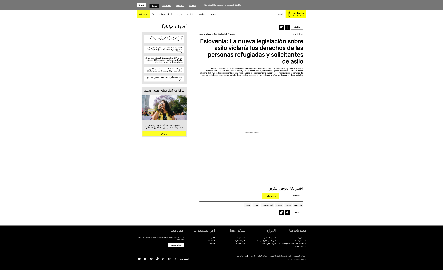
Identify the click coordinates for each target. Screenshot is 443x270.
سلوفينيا (279, 205)
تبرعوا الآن (164, 134)
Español (180, 6)
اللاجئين (247, 205)
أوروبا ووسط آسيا (267, 205)
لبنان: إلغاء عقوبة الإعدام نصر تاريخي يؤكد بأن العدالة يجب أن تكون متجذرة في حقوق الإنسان (165, 70)
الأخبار (212, 238)
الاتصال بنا (302, 238)
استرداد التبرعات (242, 256)
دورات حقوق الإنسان (268, 243)
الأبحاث (256, 205)
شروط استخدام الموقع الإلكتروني (280, 256)
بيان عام (288, 205)
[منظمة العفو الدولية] (296, 14)
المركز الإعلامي (270, 238)
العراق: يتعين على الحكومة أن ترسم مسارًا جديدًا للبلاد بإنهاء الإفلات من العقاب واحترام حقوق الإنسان (164, 49)
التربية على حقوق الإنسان (266, 240)
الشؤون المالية (300, 246)
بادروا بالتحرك (240, 240)
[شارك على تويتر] (281, 27)
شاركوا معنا (237, 230)
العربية (154, 6)
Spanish (217, 34)
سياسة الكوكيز (262, 256)
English (192, 6)
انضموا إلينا (240, 238)
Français (166, 6)
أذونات (252, 256)
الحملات (211, 240)
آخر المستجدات (204, 230)
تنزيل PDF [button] (273, 196)
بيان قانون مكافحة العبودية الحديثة (292, 243)
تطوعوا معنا (240, 243)
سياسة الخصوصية (299, 256)
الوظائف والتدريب (176, 245)
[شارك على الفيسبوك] (287, 27)
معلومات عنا (297, 230)
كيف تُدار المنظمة (299, 240)
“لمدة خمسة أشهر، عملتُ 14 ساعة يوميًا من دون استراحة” (164, 78)
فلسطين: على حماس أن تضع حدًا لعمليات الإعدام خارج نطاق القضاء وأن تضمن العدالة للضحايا (166, 39)
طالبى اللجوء (298, 205)
